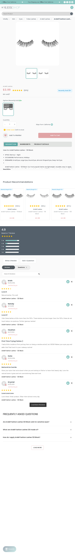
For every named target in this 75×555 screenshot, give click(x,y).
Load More (37, 448)
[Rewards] (9, 549)
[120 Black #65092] (8, 109)
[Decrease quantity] (4, 124)
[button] (68, 281)
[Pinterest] (72, 2)
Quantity (6, 120)
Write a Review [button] (11, 261)
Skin (13, 19)
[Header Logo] (12, 7)
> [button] (38, 405)
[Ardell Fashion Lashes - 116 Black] (38, 196)
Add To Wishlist (15, 135)
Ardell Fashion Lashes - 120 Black (12, 298)
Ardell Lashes (45, 19)
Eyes (21, 19)
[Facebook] (65, 2)
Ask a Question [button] (28, 261)
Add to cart (55, 135)
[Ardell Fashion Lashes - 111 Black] (12, 196)
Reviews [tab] (7, 267)
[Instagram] (70, 2)
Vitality (5, 19)
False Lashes (31, 19)
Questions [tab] (21, 267)
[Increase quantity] (14, 124)
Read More (6, 169)
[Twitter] (67, 2)
